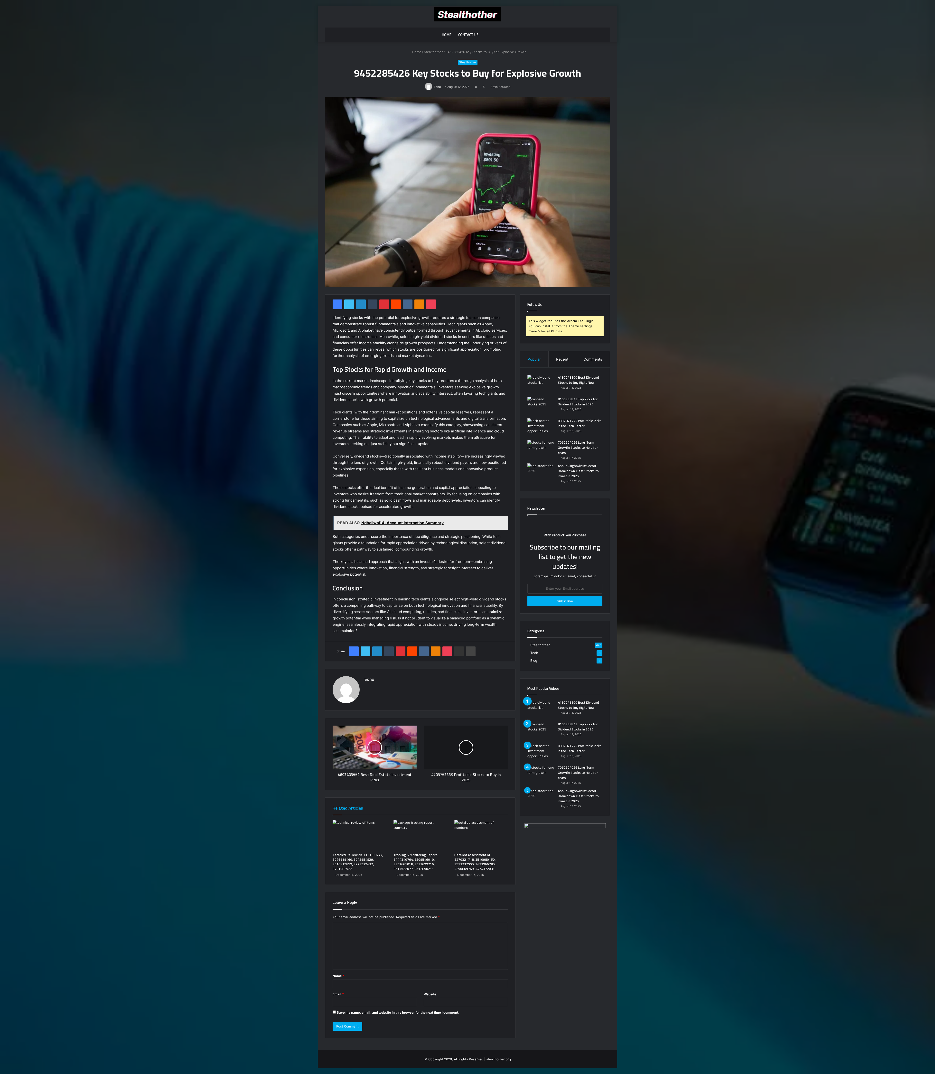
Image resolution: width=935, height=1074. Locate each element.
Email (338, 994)
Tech (534, 653)
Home (446, 34)
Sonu (437, 87)
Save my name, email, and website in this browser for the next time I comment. (398, 1012)
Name (338, 976)
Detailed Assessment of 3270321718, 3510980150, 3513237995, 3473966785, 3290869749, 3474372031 (475, 862)
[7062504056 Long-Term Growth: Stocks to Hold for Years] (540, 449)
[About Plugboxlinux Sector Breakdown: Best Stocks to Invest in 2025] (540, 472)
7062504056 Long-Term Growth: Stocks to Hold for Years (578, 447)
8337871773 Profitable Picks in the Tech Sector (579, 423)
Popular (534, 359)
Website (430, 994)
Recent (562, 359)
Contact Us (468, 34)
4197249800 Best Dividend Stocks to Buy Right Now (578, 380)
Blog (533, 661)
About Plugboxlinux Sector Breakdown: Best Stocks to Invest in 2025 (578, 471)
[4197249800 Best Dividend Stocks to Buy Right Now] (540, 384)
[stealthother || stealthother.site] (467, 14)
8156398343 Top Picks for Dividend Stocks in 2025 (578, 401)
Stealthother (433, 52)
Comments (592, 359)
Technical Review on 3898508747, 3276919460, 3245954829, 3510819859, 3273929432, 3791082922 (358, 862)
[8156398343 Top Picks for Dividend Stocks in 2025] (540, 406)
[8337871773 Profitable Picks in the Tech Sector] (540, 427)
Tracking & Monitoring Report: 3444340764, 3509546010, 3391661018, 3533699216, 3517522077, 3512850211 (415, 862)
